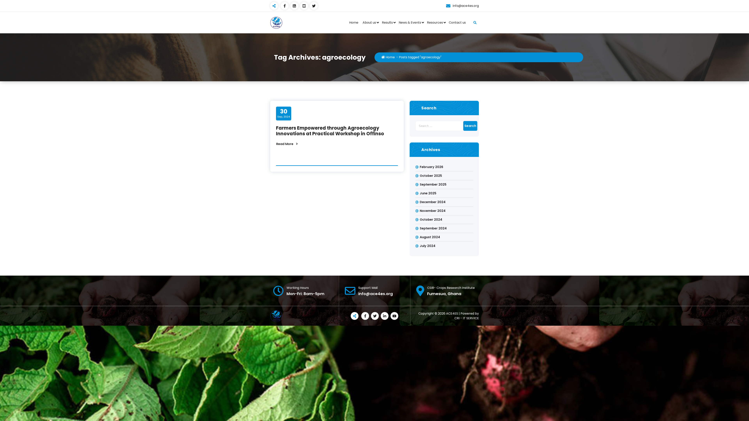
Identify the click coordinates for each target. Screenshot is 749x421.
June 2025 (428, 193)
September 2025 (433, 184)
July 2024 (427, 246)
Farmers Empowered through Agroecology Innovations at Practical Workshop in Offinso (330, 131)
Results (387, 22)
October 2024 (431, 219)
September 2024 (433, 228)
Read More (284, 144)
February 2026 (431, 167)
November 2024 (432, 211)
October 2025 (431, 175)
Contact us (457, 22)
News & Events (410, 22)
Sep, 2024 (283, 113)
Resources (435, 22)
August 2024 (430, 237)
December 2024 (432, 202)
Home (353, 22)
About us (369, 22)
